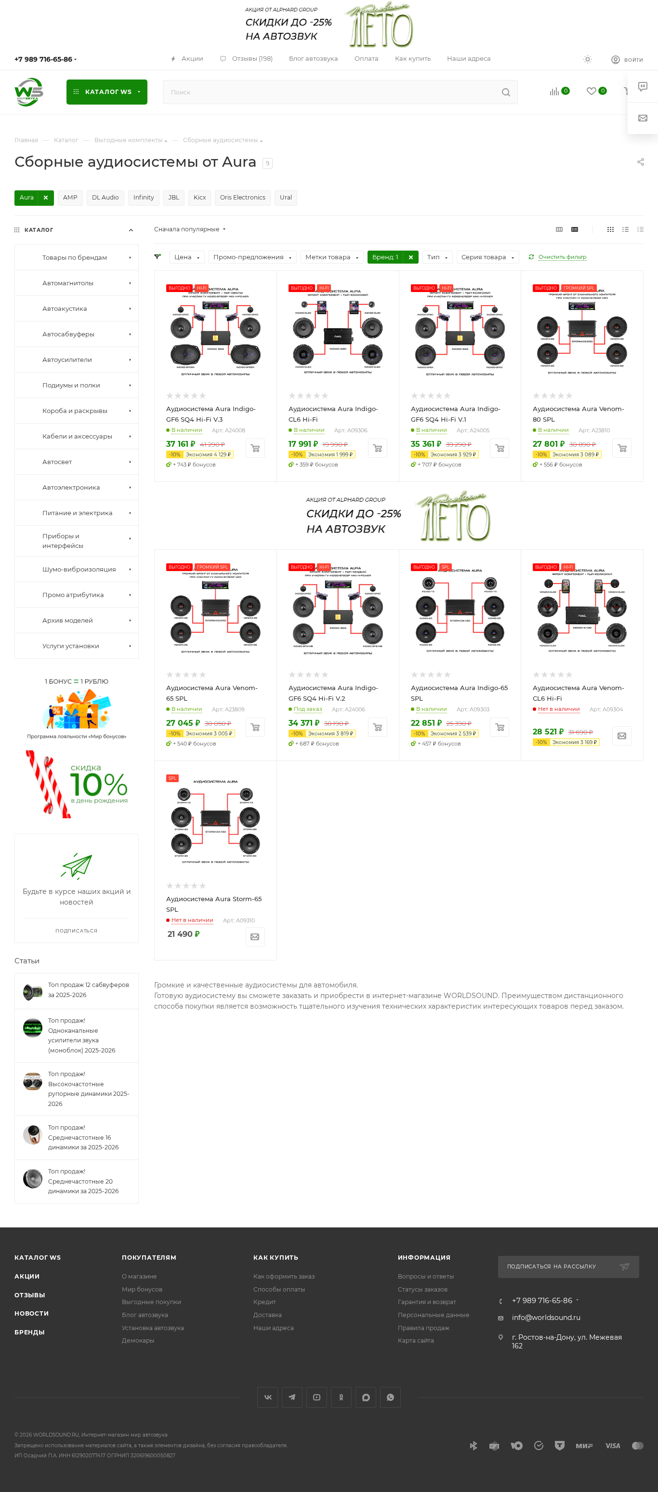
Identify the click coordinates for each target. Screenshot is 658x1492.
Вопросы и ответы (426, 1276)
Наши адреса (273, 1328)
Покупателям (149, 1257)
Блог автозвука (145, 1315)
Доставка (267, 1315)
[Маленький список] (559, 229)
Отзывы (29, 1295)
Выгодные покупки (151, 1302)
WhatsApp (390, 1397)
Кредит (264, 1302)
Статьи (26, 960)
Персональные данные (434, 1315)
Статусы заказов (422, 1289)
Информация (424, 1257)
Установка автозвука (153, 1328)
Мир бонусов (142, 1289)
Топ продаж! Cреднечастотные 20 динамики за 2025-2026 (83, 1181)
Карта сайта (416, 1340)
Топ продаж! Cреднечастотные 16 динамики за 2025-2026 (83, 1137)
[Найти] (506, 92)
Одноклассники (341, 1397)
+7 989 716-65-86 (43, 59)
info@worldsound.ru (546, 1317)
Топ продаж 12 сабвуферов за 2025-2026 (88, 990)
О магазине (139, 1276)
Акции (27, 1276)
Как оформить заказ (284, 1276)
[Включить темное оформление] (587, 58)
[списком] (625, 229)
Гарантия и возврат (427, 1302)
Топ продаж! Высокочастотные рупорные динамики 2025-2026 (89, 1088)
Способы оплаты (279, 1289)
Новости (31, 1313)
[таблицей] (640, 229)
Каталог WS (37, 1257)
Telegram (292, 1397)
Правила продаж (423, 1328)
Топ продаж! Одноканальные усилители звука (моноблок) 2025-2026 (81, 1035)
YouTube (316, 1397)
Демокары (138, 1340)
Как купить (276, 1257)
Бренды (29, 1332)
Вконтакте (267, 1397)
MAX (365, 1397)
